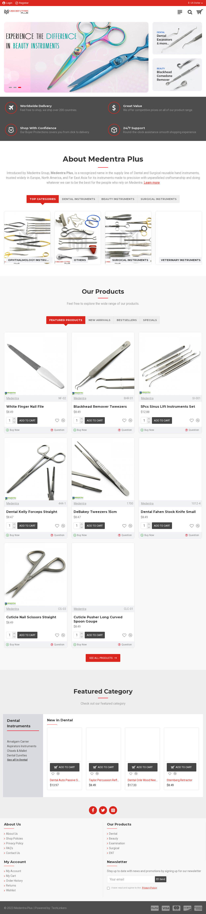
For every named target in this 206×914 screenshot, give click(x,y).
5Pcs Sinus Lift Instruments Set (168, 407)
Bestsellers (127, 320)
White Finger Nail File (25, 407)
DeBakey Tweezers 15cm (95, 512)
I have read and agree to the (134, 887)
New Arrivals (99, 320)
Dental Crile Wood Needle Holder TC (104, 780)
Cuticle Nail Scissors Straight (31, 617)
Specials (150, 320)
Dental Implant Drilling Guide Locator (182, 780)
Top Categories (43, 199)
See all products (101, 657)
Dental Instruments (78, 199)
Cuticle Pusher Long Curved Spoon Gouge (98, 619)
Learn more (152, 182)
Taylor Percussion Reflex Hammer (65, 780)
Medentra (12, 398)
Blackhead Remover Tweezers (100, 407)
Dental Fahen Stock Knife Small (168, 512)
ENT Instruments (130, 259)
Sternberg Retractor (140, 780)
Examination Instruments (181, 259)
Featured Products (65, 320)
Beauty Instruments (117, 199)
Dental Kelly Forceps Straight (31, 512)
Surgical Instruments (159, 199)
